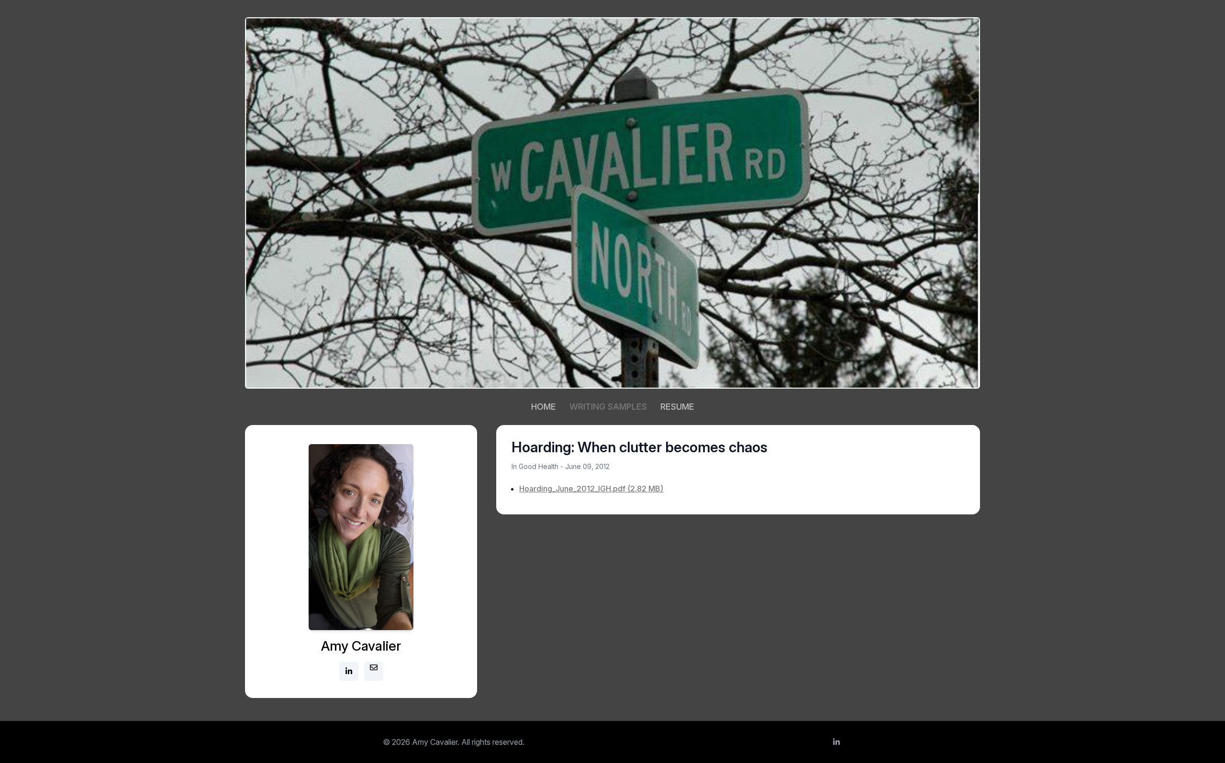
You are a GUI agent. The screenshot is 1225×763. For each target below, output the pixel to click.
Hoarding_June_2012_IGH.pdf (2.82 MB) (591, 488)
